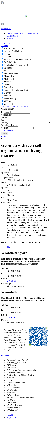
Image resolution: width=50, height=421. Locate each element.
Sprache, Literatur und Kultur (17, 90)
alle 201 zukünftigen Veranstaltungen (23, 33)
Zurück (4, 136)
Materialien (9, 76)
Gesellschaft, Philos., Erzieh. (16, 65)
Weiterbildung (10, 98)
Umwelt (7, 93)
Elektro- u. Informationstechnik (17, 59)
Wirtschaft (8, 104)
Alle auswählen (8, 106)
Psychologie (9, 87)
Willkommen (9, 101)
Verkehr (7, 95)
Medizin (7, 82)
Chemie (7, 56)
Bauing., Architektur (13, 51)
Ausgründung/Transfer (14, 48)
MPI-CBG (11, 281)
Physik (7, 84)
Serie (3, 120)
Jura (6, 70)
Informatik (8, 68)
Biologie (7, 54)
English (10, 38)
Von (3, 109)
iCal (8, 247)
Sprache (4, 125)
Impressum (11, 417)
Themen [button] (4, 45)
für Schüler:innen (11, 62)
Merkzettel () (13, 36)
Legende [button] (5, 355)
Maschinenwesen (11, 73)
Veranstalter (6, 115)
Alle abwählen (21, 106)
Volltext (4, 128)
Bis (2, 112)
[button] (6, 28)
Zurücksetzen (7, 130)
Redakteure (12, 415)
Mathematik (9, 79)
